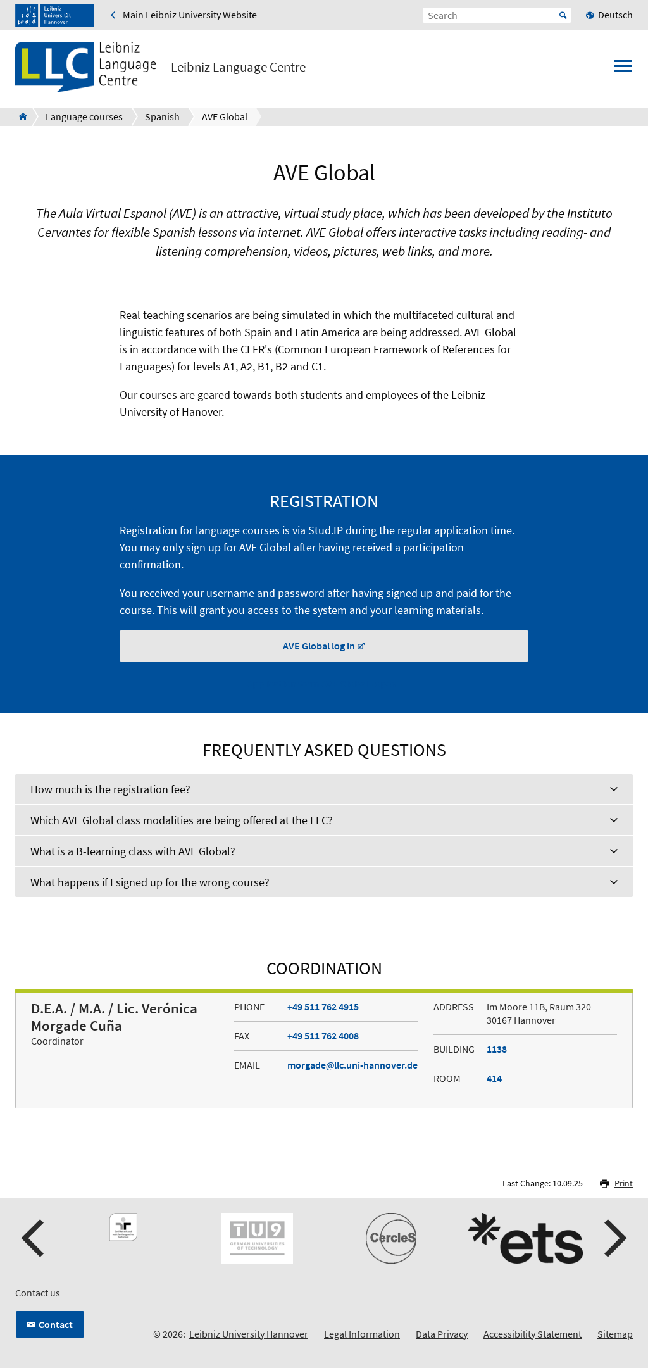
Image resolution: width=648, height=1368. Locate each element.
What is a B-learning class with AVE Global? (132, 851)
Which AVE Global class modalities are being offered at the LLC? (181, 820)
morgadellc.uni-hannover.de (352, 1064)
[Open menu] (623, 69)
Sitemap (615, 1333)
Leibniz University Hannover (248, 1333)
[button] (34, 1238)
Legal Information (362, 1333)
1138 (497, 1049)
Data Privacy (442, 1333)
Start (563, 15)
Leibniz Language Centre (238, 67)
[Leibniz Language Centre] (19, 116)
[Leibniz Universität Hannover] (54, 15)
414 (494, 1078)
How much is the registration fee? (110, 789)
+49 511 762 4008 (323, 1035)
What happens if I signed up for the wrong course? (150, 882)
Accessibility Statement (532, 1333)
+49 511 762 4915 (323, 1006)
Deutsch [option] (615, 14)
